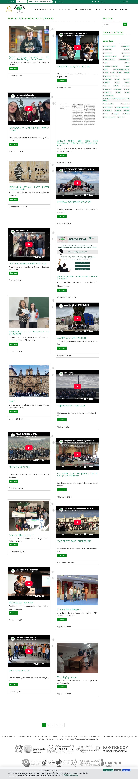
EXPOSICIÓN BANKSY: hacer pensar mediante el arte (29, 188)
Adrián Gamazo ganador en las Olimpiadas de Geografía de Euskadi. (29, 58)
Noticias (127, 114)
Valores (127, 79)
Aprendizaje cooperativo (122, 69)
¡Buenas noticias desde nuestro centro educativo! (77, 277)
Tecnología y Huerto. (67, 677)
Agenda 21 (118, 89)
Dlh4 (113, 72)
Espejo (127, 89)
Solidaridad (107, 79)
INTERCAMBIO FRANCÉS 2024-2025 (74, 202)
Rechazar (118, 770)
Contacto (11, 1)
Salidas (127, 49)
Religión (115, 114)
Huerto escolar (108, 95)
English (127, 72)
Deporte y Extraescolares (117, 9)
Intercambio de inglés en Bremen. (73, 66)
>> (62, 725)
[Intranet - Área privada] (55, 1)
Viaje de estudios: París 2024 (71, 405)
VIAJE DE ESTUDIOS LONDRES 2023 (74, 541)
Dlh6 (117, 79)
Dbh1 (127, 82)
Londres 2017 (108, 107)
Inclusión (126, 86)
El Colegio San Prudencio (21, 602)
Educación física (124, 59)
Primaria (126, 56)
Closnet (61, 1)
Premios (106, 82)
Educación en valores (110, 66)
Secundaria (126, 46)
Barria (106, 72)
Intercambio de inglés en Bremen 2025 (27, 263)
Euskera (118, 110)
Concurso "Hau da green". (21, 535)
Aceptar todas (108, 770)
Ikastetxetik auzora (109, 117)
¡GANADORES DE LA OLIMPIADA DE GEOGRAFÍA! (29, 332)
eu (127, 2)
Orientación (125, 104)
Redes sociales (108, 104)
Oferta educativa (61, 9)
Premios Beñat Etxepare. (69, 609)
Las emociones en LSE (19, 670)
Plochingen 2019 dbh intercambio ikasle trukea (116, 99)
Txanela (106, 86)
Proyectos (126, 53)
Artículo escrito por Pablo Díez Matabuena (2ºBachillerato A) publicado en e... (77, 143)
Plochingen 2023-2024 (19, 467)
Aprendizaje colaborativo (111, 76)
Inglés (127, 66)
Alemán (121, 117)
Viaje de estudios (109, 59)
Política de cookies (71, 775)
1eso (127, 92)
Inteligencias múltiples (122, 107)
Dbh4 (127, 63)
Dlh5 (116, 86)
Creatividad (107, 89)
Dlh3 (117, 82)
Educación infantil (109, 46)
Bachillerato (107, 49)
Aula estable (108, 110)
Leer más (13, 68)
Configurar (126, 770)
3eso (118, 92)
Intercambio (108, 53)
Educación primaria (110, 56)
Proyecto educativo (82, 9)
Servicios (98, 9)
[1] (125, 24)
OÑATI (12, 401)
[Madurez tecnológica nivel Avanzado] (31, 763)
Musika (127, 110)
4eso (105, 63)
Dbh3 (120, 72)
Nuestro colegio (43, 9)
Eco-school (107, 92)
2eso (105, 114)
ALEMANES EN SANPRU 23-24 (71, 337)
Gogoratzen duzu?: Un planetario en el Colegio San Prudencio (77, 474)
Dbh (105, 69)
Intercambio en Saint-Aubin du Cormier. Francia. (29, 129)
